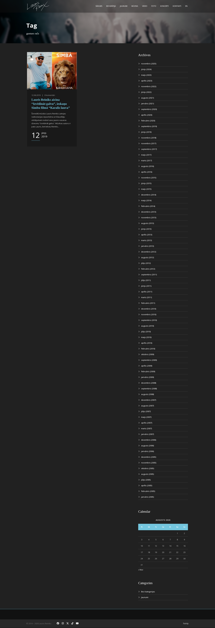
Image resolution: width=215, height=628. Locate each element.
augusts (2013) (147, 223)
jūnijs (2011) (146, 286)
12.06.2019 (36, 95)
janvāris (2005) (147, 497)
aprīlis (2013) (146, 234)
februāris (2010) (148, 348)
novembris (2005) (148, 462)
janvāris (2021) (147, 103)
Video (144, 6)
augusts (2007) (147, 405)
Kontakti (177, 6)
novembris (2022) (148, 86)
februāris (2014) (148, 206)
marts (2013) (146, 240)
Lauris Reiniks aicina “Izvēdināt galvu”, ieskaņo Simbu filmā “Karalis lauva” (50, 103)
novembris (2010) (148, 314)
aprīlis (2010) (146, 343)
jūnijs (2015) (146, 183)
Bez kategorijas (148, 591)
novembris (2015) (148, 177)
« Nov (140, 569)
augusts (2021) (147, 97)
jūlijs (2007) (146, 411)
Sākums (99, 6)
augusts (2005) (147, 474)
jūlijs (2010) (146, 331)
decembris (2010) (148, 308)
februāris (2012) (148, 269)
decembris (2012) (148, 251)
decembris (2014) (148, 194)
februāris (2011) (148, 303)
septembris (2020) (149, 109)
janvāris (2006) (147, 451)
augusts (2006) (147, 445)
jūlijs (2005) (146, 479)
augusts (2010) (147, 326)
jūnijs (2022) (146, 92)
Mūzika (134, 6)
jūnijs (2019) (146, 132)
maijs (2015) (146, 189)
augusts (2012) (147, 257)
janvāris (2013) (147, 246)
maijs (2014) (146, 200)
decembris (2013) (148, 212)
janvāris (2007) (147, 434)
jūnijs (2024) (146, 69)
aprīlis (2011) (146, 291)
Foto (153, 6)
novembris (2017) (148, 143)
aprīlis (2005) (146, 485)
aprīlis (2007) (146, 422)
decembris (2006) (148, 440)
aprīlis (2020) (146, 115)
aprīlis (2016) (146, 172)
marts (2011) (146, 297)
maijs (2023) (146, 75)
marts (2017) (146, 160)
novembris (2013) (148, 217)
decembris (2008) (148, 383)
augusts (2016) (147, 166)
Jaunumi (123, 6)
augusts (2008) (147, 394)
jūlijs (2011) (146, 280)
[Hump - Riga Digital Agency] (186, 623)
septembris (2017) (149, 149)
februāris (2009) (148, 371)
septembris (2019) (149, 126)
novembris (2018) (148, 137)
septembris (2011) (149, 274)
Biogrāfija (111, 6)
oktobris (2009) (147, 354)
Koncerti (164, 6)
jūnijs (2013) (146, 229)
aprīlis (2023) (146, 80)
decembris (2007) (148, 400)
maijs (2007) (146, 417)
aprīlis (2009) (146, 365)
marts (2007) (146, 428)
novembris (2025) (148, 63)
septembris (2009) (149, 360)
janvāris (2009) (147, 377)
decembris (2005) (148, 457)
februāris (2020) (148, 120)
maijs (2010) (146, 337)
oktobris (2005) (147, 468)
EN (186, 6)
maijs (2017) (146, 154)
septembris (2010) (149, 320)
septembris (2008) (149, 388)
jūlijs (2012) (146, 263)
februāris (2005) (148, 491)
